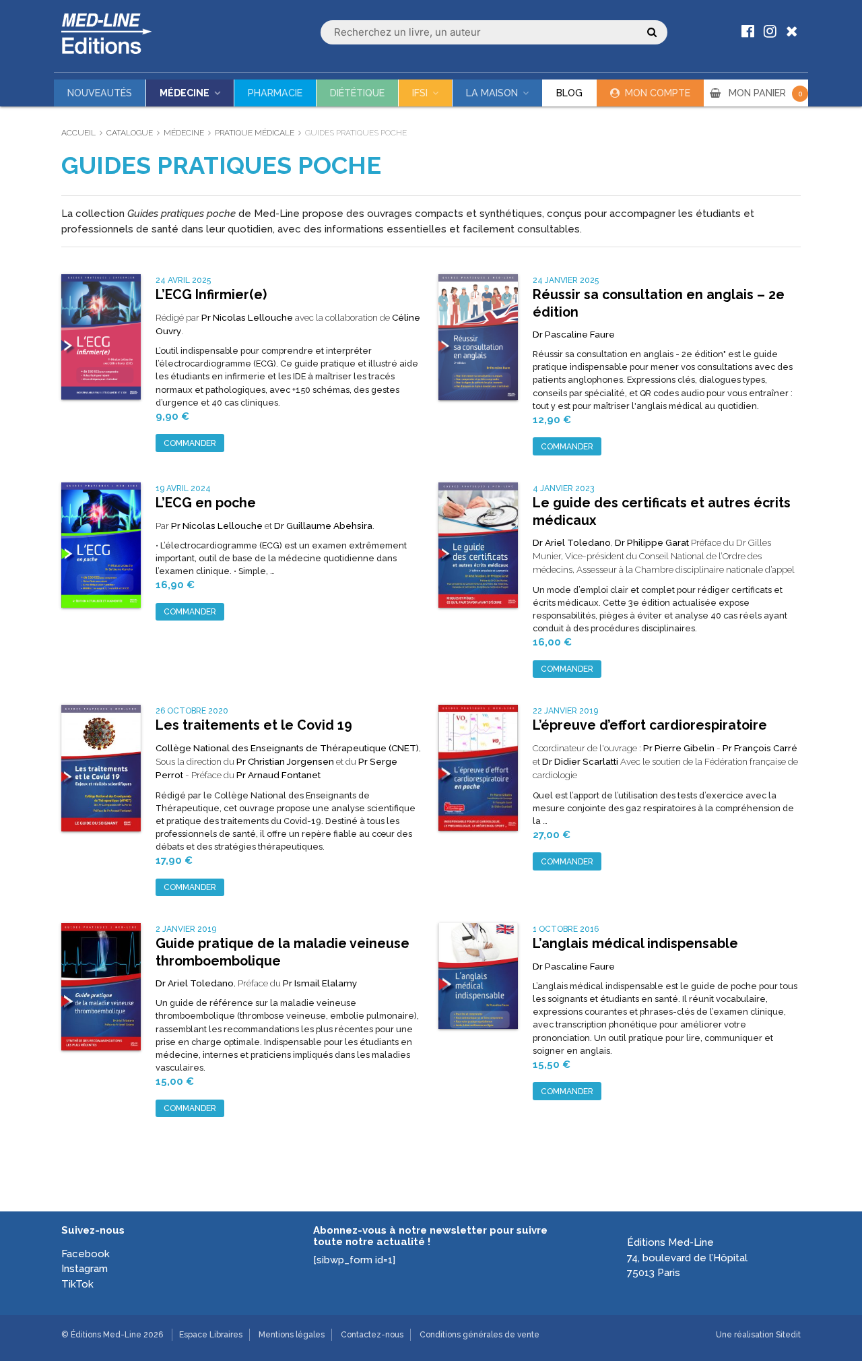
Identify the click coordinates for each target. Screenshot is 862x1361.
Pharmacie (275, 93)
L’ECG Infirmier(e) (211, 295)
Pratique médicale (254, 132)
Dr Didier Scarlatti (580, 761)
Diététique (357, 93)
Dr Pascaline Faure (574, 334)
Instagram (84, 1269)
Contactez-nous (372, 1334)
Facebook (85, 1254)
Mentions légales (292, 1334)
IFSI (420, 93)
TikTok (77, 1284)
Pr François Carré (760, 747)
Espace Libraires (210, 1334)
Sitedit (788, 1334)
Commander (190, 443)
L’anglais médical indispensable (635, 943)
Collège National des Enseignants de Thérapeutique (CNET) (287, 747)
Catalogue (129, 132)
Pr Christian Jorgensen (285, 761)
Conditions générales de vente (479, 1334)
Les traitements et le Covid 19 (254, 725)
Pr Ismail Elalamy (320, 983)
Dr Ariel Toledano (572, 542)
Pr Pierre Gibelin (679, 747)
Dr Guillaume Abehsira (323, 525)
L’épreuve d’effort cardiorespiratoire (650, 725)
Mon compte (657, 93)
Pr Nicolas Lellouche (247, 317)
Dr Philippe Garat (652, 542)
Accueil (78, 132)
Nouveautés (99, 93)
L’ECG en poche (206, 503)
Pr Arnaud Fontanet (278, 774)
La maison (492, 93)
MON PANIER (766, 93)
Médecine (184, 93)
